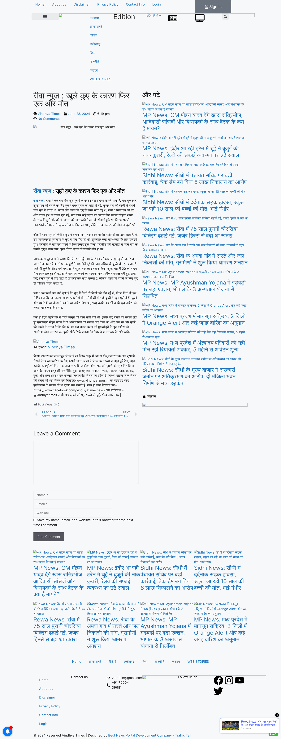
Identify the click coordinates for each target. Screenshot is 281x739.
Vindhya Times (61, 347)
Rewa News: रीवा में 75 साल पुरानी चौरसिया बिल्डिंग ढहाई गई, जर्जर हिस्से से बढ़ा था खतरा (190, 232)
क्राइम (94, 70)
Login (156, 4)
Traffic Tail (183, 735)
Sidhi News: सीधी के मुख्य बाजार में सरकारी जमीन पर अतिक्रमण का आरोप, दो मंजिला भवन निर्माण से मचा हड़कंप (189, 376)
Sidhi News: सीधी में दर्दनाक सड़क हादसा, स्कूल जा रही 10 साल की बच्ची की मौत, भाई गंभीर (193, 205)
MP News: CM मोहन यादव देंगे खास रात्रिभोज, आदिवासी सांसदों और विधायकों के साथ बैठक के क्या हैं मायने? (193, 122)
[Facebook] (218, 680)
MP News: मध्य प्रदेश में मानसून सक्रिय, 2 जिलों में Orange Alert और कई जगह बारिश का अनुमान (194, 319)
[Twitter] (218, 691)
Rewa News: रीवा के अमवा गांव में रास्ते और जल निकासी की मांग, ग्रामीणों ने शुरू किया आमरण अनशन (195, 259)
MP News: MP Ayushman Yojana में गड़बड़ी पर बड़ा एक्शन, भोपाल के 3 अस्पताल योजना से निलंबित (194, 289)
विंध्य (92, 53)
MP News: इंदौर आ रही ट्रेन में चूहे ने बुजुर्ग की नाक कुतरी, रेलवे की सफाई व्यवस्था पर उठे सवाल (190, 151)
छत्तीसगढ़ (95, 44)
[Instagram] (229, 680)
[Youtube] (239, 680)
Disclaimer (82, 4)
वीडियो (93, 35)
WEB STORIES (100, 79)
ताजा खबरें (96, 26)
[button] (45, 16)
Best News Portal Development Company (140, 735)
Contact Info (135, 4)
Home (40, 4)
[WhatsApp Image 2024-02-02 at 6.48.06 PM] (195, 405)
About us (59, 4)
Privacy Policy (107, 4)
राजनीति (95, 62)
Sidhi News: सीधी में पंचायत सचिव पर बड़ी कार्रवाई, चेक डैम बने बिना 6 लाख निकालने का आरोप (194, 178)
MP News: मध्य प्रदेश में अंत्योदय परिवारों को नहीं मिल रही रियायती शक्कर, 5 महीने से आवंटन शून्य (193, 346)
